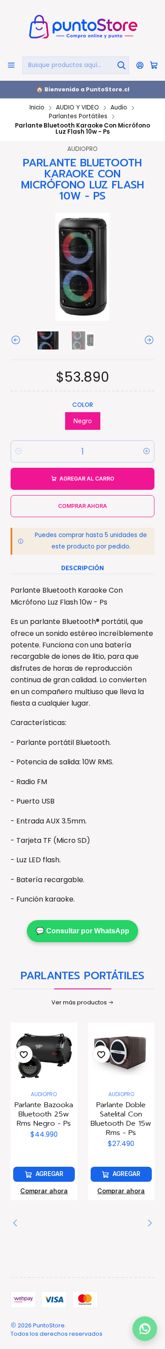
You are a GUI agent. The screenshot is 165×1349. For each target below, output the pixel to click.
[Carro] (154, 65)
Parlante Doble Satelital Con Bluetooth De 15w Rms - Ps (121, 1119)
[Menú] (11, 65)
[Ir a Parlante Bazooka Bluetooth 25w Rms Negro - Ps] (44, 1056)
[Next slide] (147, 340)
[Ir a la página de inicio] (82, 28)
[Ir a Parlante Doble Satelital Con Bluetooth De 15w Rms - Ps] (121, 1056)
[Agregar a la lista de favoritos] (24, 1054)
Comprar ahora (44, 1191)
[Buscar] (121, 65)
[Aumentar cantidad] (146, 451)
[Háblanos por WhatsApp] (144, 1327)
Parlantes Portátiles (78, 116)
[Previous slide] (17, 340)
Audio (118, 108)
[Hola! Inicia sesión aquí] (140, 65)
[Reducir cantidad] (18, 451)
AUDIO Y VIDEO (77, 108)
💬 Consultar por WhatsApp (82, 931)
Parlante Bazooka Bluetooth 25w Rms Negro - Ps (44, 1114)
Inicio (36, 108)
